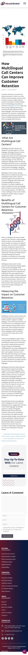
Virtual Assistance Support (8, 556)
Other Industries (5, 591)
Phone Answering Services (8, 559)
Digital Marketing (6, 564)
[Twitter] (6, 638)
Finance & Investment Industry (9, 585)
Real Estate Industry (6, 580)
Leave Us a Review (6, 612)
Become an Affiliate (6, 607)
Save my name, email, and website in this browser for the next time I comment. (13, 529)
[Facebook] (2, 638)
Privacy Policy (4, 651)
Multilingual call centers (13, 106)
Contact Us (4, 615)
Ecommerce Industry (6, 577)
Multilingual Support (6, 561)
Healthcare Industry (6, 583)
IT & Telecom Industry (7, 588)
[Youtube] (9, 638)
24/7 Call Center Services (8, 553)
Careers (3, 609)
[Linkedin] (12, 638)
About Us (3, 601)
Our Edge (3, 604)
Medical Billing (5, 567)
